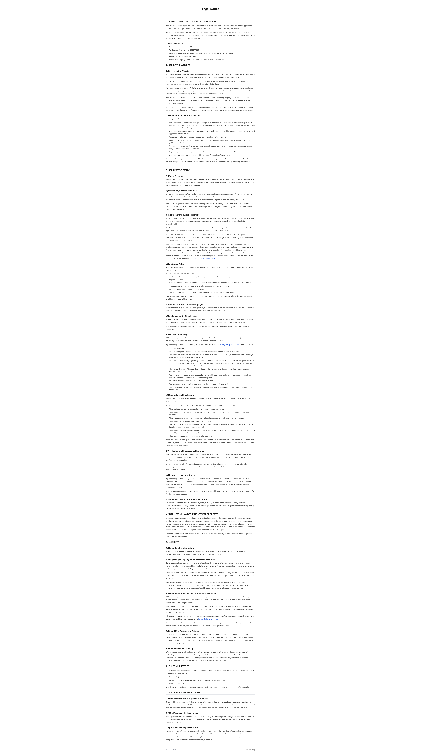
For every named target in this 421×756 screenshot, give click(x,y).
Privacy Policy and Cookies (205, 258)
